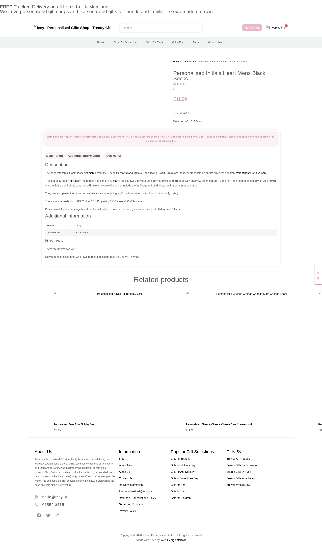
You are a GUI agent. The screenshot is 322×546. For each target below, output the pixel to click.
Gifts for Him (178, 491)
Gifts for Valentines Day (185, 478)
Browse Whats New (238, 484)
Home (100, 42)
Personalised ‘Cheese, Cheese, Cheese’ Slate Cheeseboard (219, 424)
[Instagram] (57, 515)
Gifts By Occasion (125, 42)
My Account (252, 27)
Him (195, 61)
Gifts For (177, 42)
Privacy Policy (127, 511)
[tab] (54, 155)
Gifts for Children (181, 498)
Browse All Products (238, 458)
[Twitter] (48, 515)
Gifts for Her (178, 484)
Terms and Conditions (132, 504)
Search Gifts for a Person (241, 478)
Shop (196, 42)
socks (73, 180)
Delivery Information (131, 484)
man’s (116, 180)
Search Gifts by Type (238, 471)
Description (54, 155)
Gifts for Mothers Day (183, 465)
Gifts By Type (154, 42)
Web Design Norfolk (173, 540)
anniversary (93, 193)
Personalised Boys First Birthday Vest (74, 424)
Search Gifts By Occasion (241, 465)
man (91, 173)
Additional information (84, 155)
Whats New (215, 42)
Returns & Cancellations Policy (137, 498)
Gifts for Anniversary (183, 471)
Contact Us (125, 478)
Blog (121, 458)
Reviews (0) (112, 155)
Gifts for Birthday (180, 458)
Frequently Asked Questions (135, 491)
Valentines (242, 173)
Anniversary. (259, 173)
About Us (124, 471)
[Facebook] (39, 515)
